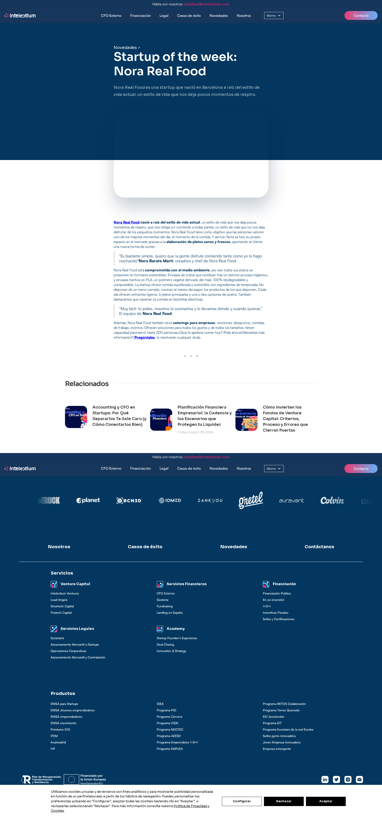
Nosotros (244, 15)
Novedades (219, 15)
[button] (140, 15)
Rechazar (284, 801)
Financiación (140, 15)
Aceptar (326, 801)
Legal (164, 15)
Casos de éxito (189, 15)
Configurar (242, 801)
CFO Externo (111, 15)
